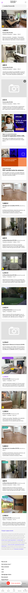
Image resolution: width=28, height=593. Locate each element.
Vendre (8, 590)
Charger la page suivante (7, 530)
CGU (2, 569)
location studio (20, 540)
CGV (2, 572)
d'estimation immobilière (18, 549)
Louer (14, 590)
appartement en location (19, 544)
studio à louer (3, 546)
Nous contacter (5, 566)
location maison (4, 540)
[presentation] (2, 19)
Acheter (2, 590)
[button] (11, 26)
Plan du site (4, 561)
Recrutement (4, 577)
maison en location (11, 544)
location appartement (12, 540)
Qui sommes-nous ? (6, 564)
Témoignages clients (6, 574)
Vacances (19, 590)
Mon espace (25, 590)
